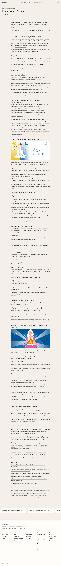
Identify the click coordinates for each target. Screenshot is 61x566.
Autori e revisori (52, 536)
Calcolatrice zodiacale (41, 545)
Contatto (51, 538)
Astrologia (4, 536)
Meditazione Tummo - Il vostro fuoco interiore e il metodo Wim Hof (26, 476)
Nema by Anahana (24, 2)
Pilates (15, 540)
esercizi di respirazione (20, 47)
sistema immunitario (29, 180)
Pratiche (30, 2)
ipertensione (23, 280)
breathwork (44, 292)
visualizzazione (29, 106)
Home (3, 8)
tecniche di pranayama (33, 368)
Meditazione (16, 536)
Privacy (50, 540)
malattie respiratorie (40, 280)
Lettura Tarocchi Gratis (42, 552)
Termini (50, 542)
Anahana (4, 2)
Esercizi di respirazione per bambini (11, 510)
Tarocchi (3, 540)
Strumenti (41, 2)
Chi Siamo (51, 534)
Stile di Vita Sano (29, 538)
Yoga (15, 534)
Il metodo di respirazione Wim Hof (39, 510)
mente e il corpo (24, 186)
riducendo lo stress (29, 176)
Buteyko (39, 431)
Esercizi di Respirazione (10, 8)
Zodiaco (3, 538)
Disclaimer (51, 545)
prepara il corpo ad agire (16, 273)
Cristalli (3, 542)
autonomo (13, 447)
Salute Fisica (28, 536)
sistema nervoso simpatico (36, 271)
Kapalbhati (32, 350)
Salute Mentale (29, 534)
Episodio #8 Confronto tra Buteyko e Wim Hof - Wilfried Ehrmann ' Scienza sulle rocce (30, 473)
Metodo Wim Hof (26, 364)
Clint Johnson (6, 14)
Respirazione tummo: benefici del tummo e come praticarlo (24, 483)
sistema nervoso (37, 445)
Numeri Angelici (5, 534)
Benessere (36, 2)
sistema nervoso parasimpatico (38, 174)
